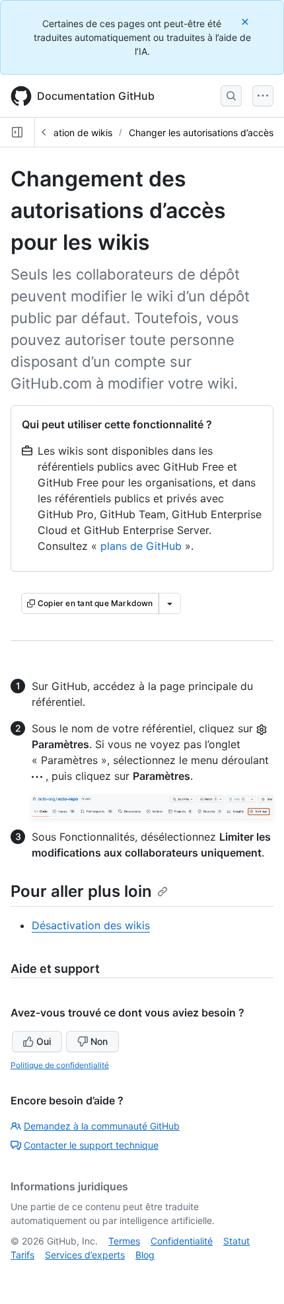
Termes (124, 1240)
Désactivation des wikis (91, 925)
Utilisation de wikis (72, 132)
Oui (43, 1041)
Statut (236, 1240)
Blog (145, 1254)
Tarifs (22, 1254)
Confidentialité (182, 1240)
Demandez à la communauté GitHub (102, 1125)
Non (99, 1041)
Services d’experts (85, 1254)
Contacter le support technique (91, 1145)
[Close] (246, 21)
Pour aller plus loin (81, 891)
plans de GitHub (141, 546)
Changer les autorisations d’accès (201, 132)
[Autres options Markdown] (170, 603)
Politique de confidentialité (60, 1065)
